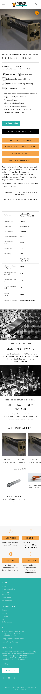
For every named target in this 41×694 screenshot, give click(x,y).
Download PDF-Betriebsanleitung (20, 147)
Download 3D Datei (20, 153)
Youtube (10, 560)
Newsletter (6, 595)
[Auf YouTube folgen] (9, 678)
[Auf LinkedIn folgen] (15, 678)
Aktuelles (5, 592)
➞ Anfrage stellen (11, 123)
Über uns (5, 610)
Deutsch (19, 683)
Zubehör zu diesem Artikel (20, 161)
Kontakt (30, 538)
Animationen (7, 601)
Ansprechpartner (8, 589)
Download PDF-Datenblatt (20, 140)
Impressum (6, 616)
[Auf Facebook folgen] (3, 678)
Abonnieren (10, 671)
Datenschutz (7, 622)
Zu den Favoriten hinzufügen (20, 132)
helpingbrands (20, 689)
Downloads (30, 560)
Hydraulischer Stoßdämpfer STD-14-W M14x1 (14, 499)
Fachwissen (11, 538)
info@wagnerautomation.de (13, 639)
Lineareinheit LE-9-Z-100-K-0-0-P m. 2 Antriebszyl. (14, 461)
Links (4, 586)
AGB (3, 619)
